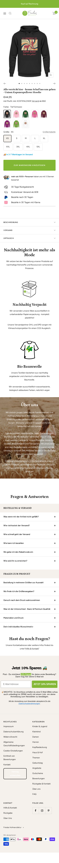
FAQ (34, 794)
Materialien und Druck (13, 618)
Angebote (36, 768)
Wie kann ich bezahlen (13, 543)
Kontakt (6, 764)
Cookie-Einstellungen (13, 751)
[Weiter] (54, 84)
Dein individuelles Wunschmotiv (18, 626)
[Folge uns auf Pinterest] (48, 810)
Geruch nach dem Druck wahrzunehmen (21, 600)
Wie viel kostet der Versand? (16, 525)
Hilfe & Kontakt (10, 808)
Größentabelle (49, 132)
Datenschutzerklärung (13, 731)
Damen (35, 737)
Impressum (8, 726)
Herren (35, 742)
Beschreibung (10, 222)
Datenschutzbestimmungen (29, 704)
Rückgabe (7, 813)
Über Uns (7, 818)
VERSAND (7, 230)
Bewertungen (38, 778)
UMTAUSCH (8, 238)
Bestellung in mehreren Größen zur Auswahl (23, 582)
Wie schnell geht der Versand (16, 534)
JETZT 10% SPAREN (44, 684)
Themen (36, 757)
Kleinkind (36, 731)
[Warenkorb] (54, 13)
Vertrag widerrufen (15, 773)
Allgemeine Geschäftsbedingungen (14, 744)
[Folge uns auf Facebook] (35, 810)
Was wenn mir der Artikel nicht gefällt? (21, 516)
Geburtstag (37, 763)
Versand (35, 101)
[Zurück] (4, 84)
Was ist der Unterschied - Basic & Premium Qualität (26, 609)
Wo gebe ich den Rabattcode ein (18, 552)
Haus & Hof (37, 752)
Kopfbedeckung (39, 747)
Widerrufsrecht (10, 737)
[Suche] (10, 13)
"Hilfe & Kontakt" (32, 648)
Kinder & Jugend (39, 726)
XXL (8, 146)
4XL (28, 146)
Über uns (36, 789)
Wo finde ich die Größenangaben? (18, 591)
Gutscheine (37, 773)
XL (44, 138)
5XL (38, 146)
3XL (18, 146)
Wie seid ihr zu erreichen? (15, 561)
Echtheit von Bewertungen (9, 758)
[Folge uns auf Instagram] (42, 810)
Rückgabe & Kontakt (41, 784)
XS (7, 138)
